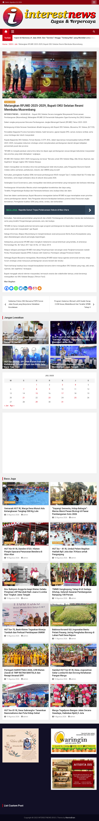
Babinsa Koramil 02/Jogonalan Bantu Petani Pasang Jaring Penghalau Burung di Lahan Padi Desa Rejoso (73, 632)
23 (49, 398)
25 (75, 398)
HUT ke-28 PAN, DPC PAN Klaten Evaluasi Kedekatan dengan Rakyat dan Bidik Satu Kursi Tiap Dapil (24, 364)
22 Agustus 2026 (60, 517)
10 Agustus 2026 (60, 679)
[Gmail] (35, 286)
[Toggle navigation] (12, 31)
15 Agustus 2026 (12, 598)
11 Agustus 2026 (60, 639)
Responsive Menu (94, 2)
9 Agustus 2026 (60, 717)
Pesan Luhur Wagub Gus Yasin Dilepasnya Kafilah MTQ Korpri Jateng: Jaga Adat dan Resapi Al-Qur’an (25, 339)
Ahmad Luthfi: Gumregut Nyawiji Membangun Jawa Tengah (68, 365)
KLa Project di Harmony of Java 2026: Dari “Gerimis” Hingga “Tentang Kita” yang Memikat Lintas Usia (73, 339)
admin (25, 515)
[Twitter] (21, 286)
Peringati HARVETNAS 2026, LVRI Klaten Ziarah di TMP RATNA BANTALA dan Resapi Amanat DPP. (24, 673)
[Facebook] (6, 286)
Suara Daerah (10, 102)
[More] (39, 286)
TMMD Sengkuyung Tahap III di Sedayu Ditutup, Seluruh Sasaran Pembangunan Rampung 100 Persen (72, 592)
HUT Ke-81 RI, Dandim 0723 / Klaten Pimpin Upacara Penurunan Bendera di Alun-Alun (23, 551)
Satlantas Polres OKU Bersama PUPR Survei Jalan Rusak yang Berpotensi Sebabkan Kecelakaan (25, 304)
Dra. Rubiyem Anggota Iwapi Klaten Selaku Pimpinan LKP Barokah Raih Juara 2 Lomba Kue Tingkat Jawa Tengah (25, 592)
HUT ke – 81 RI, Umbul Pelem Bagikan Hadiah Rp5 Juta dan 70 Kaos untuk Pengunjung (70, 551)
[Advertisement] (49, 443)
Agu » (12, 406)
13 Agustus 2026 (12, 636)
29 (37, 402)
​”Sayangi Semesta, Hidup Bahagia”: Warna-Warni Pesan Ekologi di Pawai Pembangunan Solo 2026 (70, 511)
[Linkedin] (25, 286)
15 (37, 393)
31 (62, 402)
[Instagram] (30, 286)
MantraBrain (70, 818)
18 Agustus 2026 (12, 558)
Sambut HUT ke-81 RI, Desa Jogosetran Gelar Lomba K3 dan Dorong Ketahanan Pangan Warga (72, 673)
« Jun (6, 406)
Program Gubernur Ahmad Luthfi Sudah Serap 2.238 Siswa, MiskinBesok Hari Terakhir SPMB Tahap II (72, 304)
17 (62, 393)
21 (24, 398)
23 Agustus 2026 (12, 515)
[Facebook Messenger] (11, 286)
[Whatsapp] (16, 286)
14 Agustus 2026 (60, 598)
